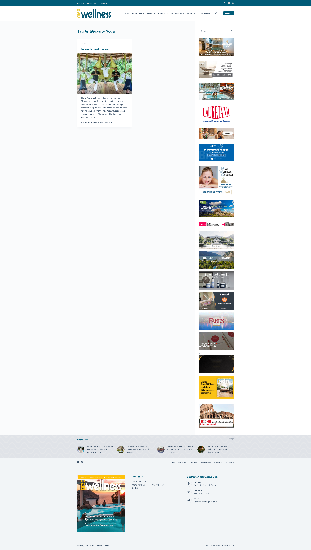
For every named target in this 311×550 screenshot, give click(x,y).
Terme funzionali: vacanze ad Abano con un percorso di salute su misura (100, 449)
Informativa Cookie (140, 481)
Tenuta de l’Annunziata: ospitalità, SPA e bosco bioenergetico (217, 449)
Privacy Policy (228, 545)
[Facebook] (224, 3)
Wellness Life (176, 13)
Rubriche (161, 13)
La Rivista (80, 3)
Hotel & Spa (137, 13)
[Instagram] (229, 3)
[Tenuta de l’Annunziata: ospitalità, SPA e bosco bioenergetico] (201, 449)
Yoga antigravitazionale (95, 49)
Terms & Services (212, 545)
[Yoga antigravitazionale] (104, 73)
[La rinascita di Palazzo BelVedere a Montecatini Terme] (121, 449)
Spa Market (205, 13)
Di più (215, 13)
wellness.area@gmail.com (205, 501)
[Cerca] (233, 3)
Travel (150, 13)
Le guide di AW (92, 3)
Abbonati (228, 13)
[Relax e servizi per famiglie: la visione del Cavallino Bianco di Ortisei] (161, 449)
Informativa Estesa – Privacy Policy (147, 485)
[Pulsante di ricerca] (231, 31)
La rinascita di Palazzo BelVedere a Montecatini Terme (138, 449)
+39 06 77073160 (202, 493)
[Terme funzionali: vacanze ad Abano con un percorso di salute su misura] (80, 449)
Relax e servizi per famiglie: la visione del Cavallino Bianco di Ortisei (180, 449)
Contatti (104, 3)
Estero (83, 44)
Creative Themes (102, 545)
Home (127, 13)
